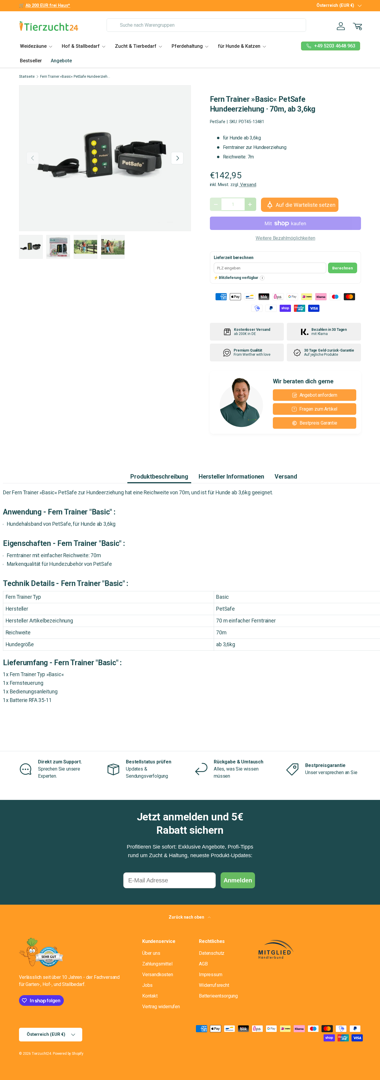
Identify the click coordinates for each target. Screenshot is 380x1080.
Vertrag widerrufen (161, 1006)
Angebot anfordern (318, 395)
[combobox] (206, 25)
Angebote (61, 60)
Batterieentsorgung (218, 996)
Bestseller (31, 60)
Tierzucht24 (41, 1054)
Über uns (151, 953)
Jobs (147, 985)
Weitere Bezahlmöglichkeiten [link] (285, 238)
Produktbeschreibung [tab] (159, 476)
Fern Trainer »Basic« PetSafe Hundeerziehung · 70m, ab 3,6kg (75, 76)
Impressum (210, 974)
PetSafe (217, 121)
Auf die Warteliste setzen (305, 205)
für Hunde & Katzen (239, 46)
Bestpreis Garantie (318, 423)
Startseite (26, 76)
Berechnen (342, 268)
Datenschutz (211, 953)
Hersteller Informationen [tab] (231, 476)
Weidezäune (33, 46)
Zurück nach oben (187, 917)
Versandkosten (157, 974)
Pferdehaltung (187, 46)
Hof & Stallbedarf (81, 46)
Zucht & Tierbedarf (135, 46)
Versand (247, 184)
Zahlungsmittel (157, 964)
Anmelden (238, 880)
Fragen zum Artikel (318, 409)
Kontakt (150, 996)
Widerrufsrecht (214, 985)
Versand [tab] (286, 476)
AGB (203, 964)
